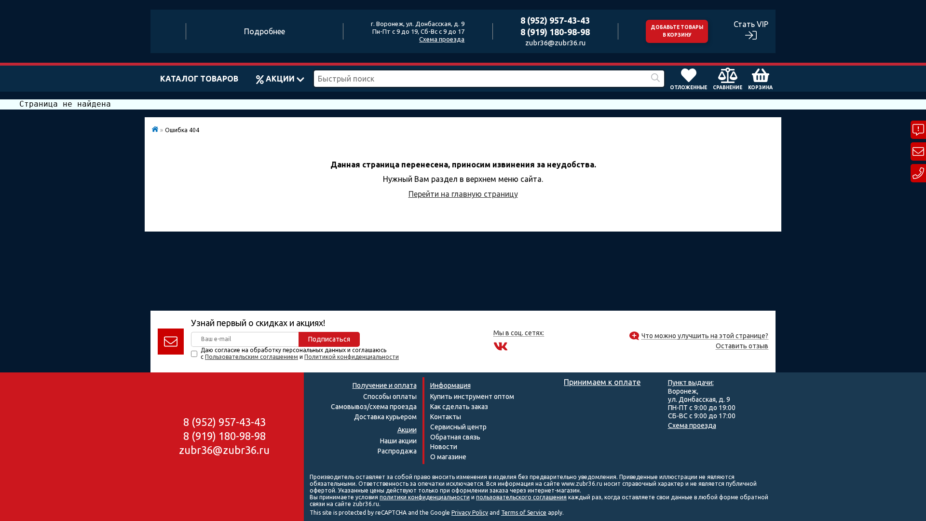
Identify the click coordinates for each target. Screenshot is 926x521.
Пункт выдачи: (691, 382)
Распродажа (397, 451)
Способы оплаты (390, 396)
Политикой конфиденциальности (351, 357)
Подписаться (329, 339)
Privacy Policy (469, 512)
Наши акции (398, 441)
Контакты (445, 417)
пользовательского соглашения (521, 497)
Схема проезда (441, 39)
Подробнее (264, 31)
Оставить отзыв (742, 346)
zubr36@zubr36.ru (555, 43)
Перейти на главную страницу (463, 194)
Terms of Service (523, 512)
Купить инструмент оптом (472, 396)
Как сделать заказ (459, 407)
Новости (443, 447)
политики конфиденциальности (425, 497)
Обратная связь (455, 437)
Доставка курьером (385, 417)
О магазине (448, 457)
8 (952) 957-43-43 (555, 20)
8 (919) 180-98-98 (555, 32)
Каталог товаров (199, 78)
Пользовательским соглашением (251, 357)
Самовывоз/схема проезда (374, 407)
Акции (280, 78)
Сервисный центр (458, 427)
